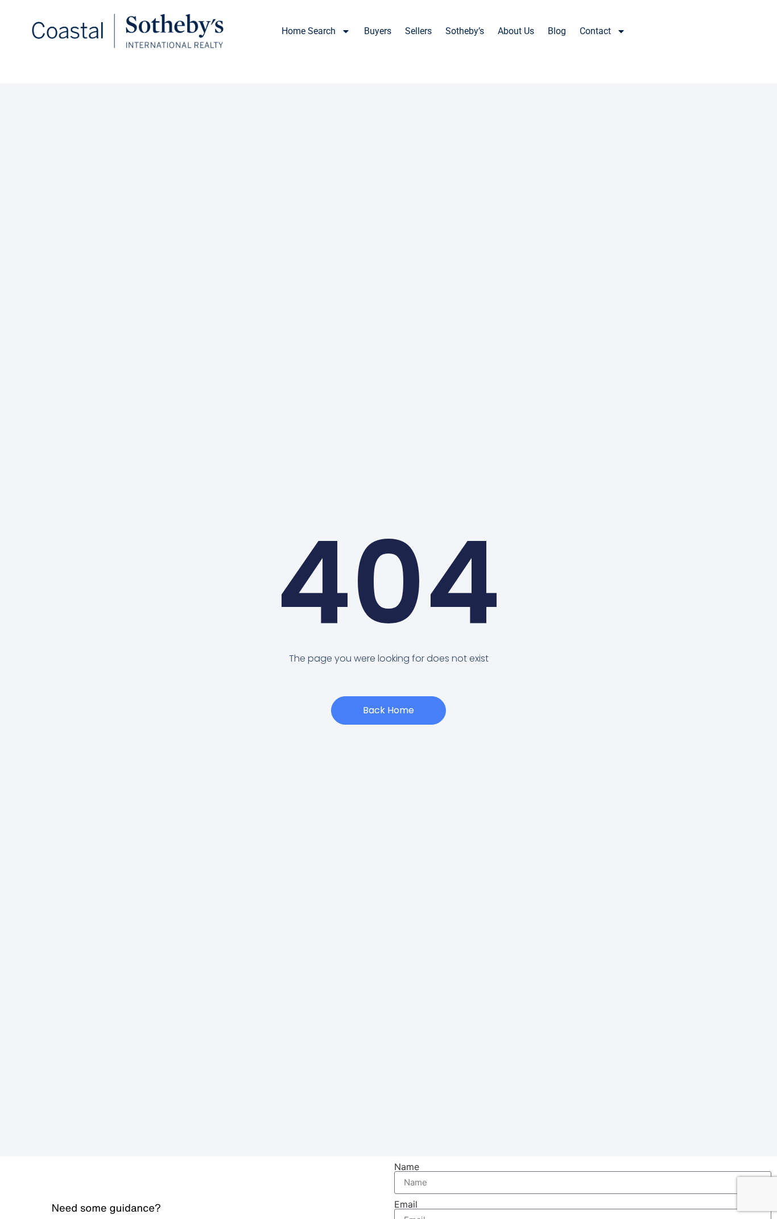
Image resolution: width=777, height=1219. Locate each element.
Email (406, 1204)
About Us (516, 31)
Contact (595, 31)
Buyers (377, 31)
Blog (557, 31)
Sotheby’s (464, 31)
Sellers (418, 31)
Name (406, 1166)
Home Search (309, 31)
